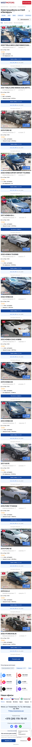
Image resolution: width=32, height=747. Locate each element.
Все (2, 23)
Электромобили (22, 7)
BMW (14, 15)
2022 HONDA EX (7, 297)
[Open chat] (29, 739)
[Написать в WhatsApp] (20, 726)
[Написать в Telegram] (11, 726)
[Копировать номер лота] (24, 47)
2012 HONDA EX (7, 421)
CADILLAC (20, 15)
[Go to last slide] (2, 34)
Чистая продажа (18, 23)
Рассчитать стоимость (16, 229)
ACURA (3, 15)
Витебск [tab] (15, 702)
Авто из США (13, 7)
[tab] (1, 85)
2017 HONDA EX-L (7, 215)
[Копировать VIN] (14, 47)
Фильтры (6, 19)
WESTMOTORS (4, 7)
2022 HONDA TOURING (9, 254)
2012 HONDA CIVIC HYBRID (11, 339)
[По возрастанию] (18, 19)
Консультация (27, 2)
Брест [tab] (21, 702)
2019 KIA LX (5, 591)
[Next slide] (29, 34)
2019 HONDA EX (7, 382)
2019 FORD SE (6, 130)
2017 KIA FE (5, 463)
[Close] (29, 730)
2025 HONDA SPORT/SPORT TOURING (15, 173)
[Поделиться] (29, 11)
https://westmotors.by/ (17, 711)
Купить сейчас (8, 23)
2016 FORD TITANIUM (9, 506)
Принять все (8, 740)
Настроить (16, 744)
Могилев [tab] (8, 702)
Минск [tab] (3, 702)
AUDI (9, 15)
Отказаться (23, 740)
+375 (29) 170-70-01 (16, 718)
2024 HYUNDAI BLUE (8, 634)
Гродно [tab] (27, 702)
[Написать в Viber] (16, 726)
